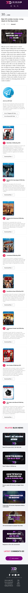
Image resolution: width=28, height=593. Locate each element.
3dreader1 (13, 24)
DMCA (18, 583)
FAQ (18, 580)
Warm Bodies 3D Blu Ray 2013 (14, 365)
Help (18, 582)
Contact (18, 585)
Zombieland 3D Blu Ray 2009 (14, 255)
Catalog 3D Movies (8, 585)
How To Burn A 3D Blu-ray (9, 466)
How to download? (9, 582)
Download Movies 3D (17, 2)
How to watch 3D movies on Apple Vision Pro (13, 485)
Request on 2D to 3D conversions (11, 544)
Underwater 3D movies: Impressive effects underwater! (14, 506)
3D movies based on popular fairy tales (13, 525)
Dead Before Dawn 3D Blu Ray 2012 (15, 291)
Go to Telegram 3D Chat (10, 113)
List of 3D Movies (9, 583)
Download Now (8, 156)
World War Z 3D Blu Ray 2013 (13, 142)
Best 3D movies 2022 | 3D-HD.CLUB (12, 447)
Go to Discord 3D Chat (9, 116)
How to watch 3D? (9, 580)
